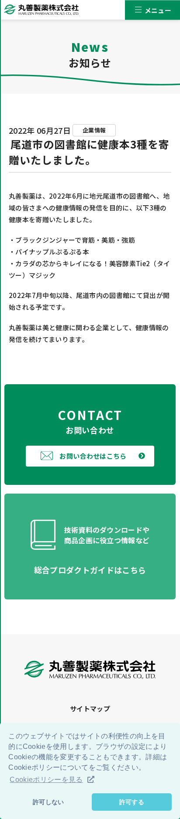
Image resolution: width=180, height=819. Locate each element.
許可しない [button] (48, 802)
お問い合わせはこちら (92, 455)
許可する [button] (131, 802)
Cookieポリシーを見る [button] (46, 779)
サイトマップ (90, 708)
